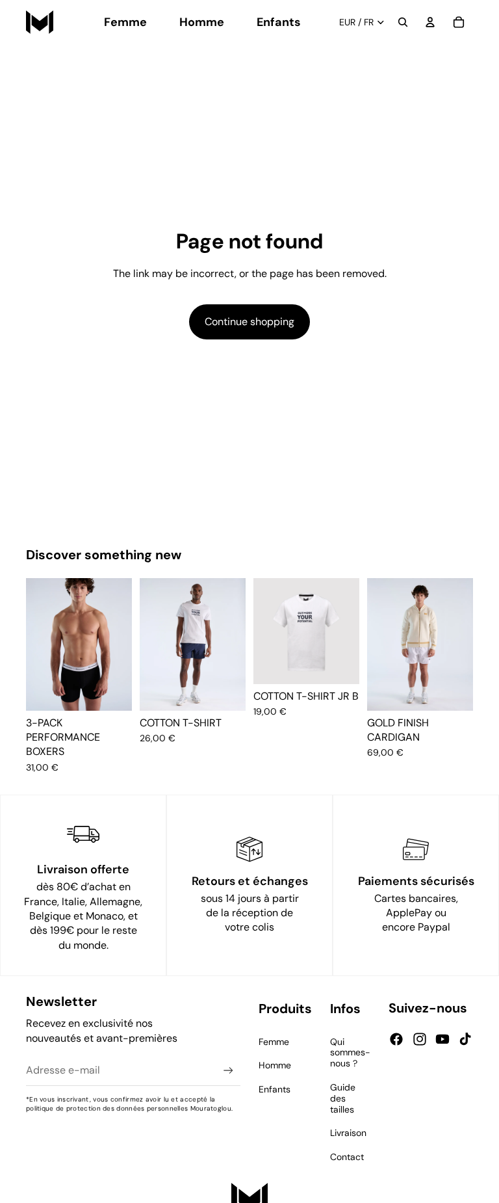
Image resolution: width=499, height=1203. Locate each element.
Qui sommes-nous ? (350, 1053)
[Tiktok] (465, 1039)
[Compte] (430, 22)
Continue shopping (249, 321)
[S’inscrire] (228, 1071)
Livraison (348, 1133)
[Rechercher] (403, 22)
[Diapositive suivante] (117, 644)
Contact (347, 1157)
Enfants (274, 1089)
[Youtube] (442, 1039)
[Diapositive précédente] (40, 644)
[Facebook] (396, 1039)
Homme (275, 1065)
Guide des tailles (342, 1098)
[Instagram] (420, 1039)
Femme (274, 1042)
